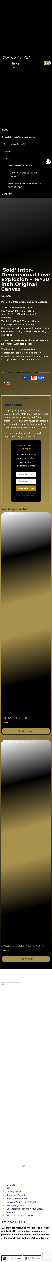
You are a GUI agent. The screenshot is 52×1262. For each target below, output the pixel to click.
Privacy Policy (14, 1191)
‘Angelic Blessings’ (12, 436)
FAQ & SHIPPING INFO (18, 1198)
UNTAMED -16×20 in (16, 718)
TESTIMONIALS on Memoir (20, 1215)
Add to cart (26, 731)
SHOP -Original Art (16, 1205)
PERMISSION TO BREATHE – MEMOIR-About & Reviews (24, 185)
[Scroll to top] (45, 1248)
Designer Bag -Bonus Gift (15, 144)
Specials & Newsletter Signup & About (18, 137)
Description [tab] (26, 398)
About (10, 1188)
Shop (47, 63)
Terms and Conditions (17, 1195)
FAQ (8, 158)
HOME (5, 130)
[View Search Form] (48, 162)
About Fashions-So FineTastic (20, 166)
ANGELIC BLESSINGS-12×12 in (22, 946)
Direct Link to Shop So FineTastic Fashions (24, 174)
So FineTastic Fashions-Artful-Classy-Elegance (25, 1211)
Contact (7, 151)
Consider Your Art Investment (21, 1202)
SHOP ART (7, 194)
